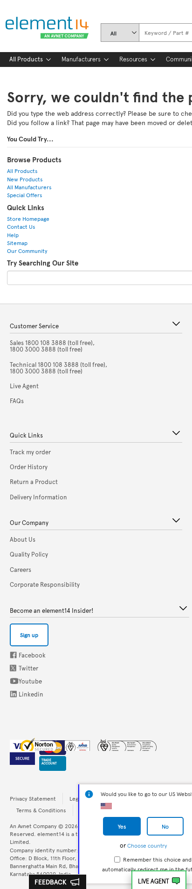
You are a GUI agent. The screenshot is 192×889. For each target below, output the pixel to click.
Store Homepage (28, 218)
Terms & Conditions (41, 810)
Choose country (147, 845)
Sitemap (17, 242)
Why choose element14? (42, 73)
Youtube (14, 681)
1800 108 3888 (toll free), (52, 346)
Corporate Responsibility (45, 584)
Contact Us (21, 226)
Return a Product (34, 481)
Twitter (14, 668)
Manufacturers (81, 59)
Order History (29, 467)
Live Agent (153, 881)
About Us (22, 539)
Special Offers (24, 195)
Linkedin (13, 694)
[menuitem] (26, 59)
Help (13, 235)
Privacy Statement (33, 798)
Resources (133, 59)
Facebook (13, 655)
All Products (26, 59)
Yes (122, 826)
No (165, 826)
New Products (25, 179)
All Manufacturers (29, 187)
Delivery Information (38, 497)
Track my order (30, 452)
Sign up (29, 634)
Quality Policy (29, 554)
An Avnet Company (33, 825)
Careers (20, 569)
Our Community (27, 250)
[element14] (45, 28)
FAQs (17, 401)
